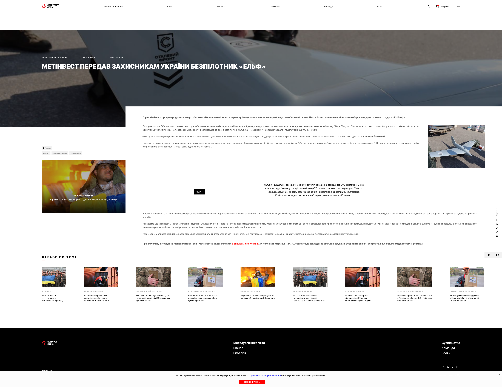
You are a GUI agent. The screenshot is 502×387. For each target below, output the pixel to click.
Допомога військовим (55, 58)
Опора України (75, 153)
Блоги (379, 6)
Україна (48, 148)
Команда (328, 6)
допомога (46, 153)
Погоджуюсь (252, 382)
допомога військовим (60, 153)
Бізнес (170, 6)
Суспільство (274, 6)
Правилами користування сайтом (265, 375)
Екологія (221, 6)
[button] (488, 255)
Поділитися (497, 212)
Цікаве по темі (59, 257)
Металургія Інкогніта (113, 6)
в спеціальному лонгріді (245, 243)
